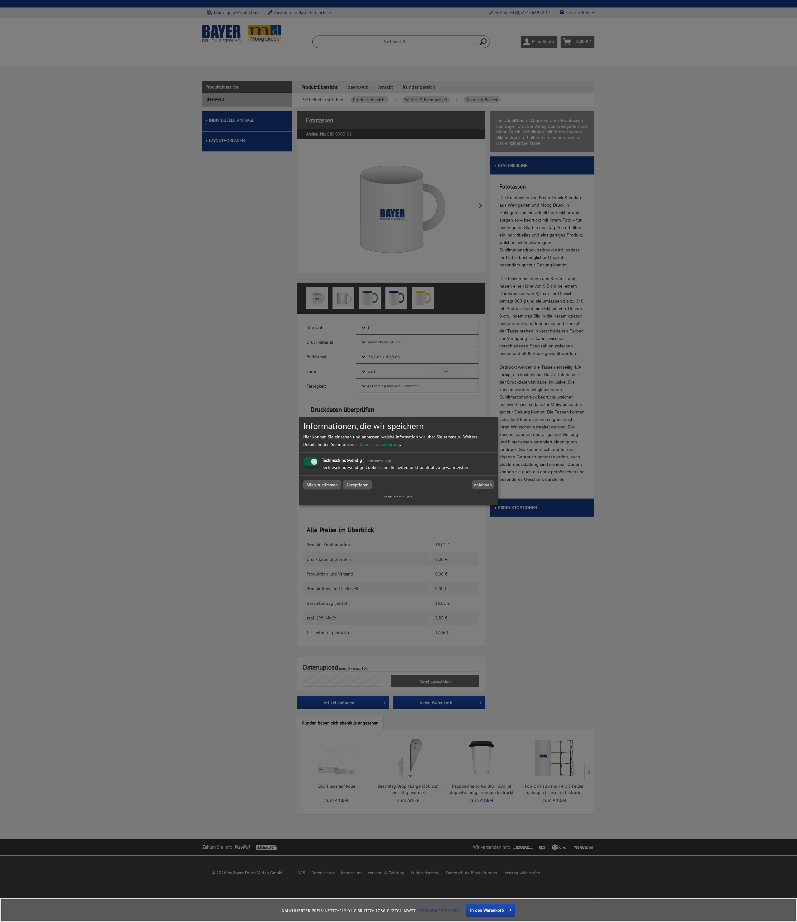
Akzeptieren (357, 485)
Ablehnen (483, 485)
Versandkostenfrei (438, 911)
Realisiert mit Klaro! (398, 497)
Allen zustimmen (322, 485)
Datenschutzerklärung (379, 444)
